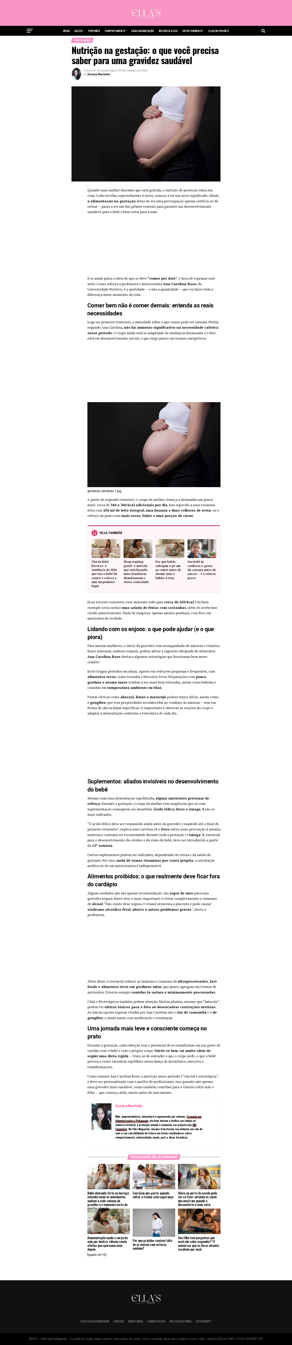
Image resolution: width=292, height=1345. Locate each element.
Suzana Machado (98, 74)
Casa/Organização (142, 31)
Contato (118, 1321)
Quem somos (135, 1321)
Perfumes (94, 31)
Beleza (78, 31)
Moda (66, 31)
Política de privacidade (94, 1321)
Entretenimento (192, 31)
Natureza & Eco (168, 31)
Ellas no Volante (218, 31)
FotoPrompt (204, 1321)
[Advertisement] (153, 246)
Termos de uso (156, 1321)
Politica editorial (180, 1321)
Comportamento (115, 31)
